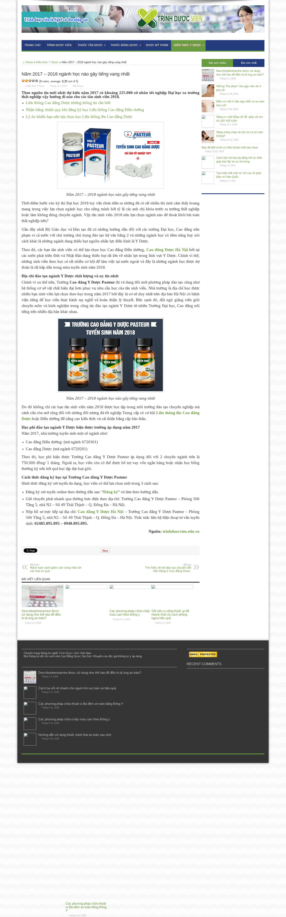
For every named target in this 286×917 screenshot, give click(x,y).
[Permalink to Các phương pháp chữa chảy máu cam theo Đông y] (130, 588)
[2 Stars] (26, 80)
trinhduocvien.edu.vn (181, 531)
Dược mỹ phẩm (157, 45)
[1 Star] (23, 80)
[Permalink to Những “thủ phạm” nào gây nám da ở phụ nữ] (208, 96)
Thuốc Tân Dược (90, 45)
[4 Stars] (33, 80)
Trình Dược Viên (69, 653)
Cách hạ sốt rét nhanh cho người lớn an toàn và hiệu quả (77, 688)
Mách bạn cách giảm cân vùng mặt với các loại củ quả (55, 568)
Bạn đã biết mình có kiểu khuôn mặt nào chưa (230, 147)
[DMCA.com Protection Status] (203, 656)
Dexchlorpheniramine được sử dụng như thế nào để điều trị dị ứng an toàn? (41, 614)
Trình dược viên (59, 45)
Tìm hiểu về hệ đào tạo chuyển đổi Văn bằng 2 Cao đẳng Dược (168, 568)
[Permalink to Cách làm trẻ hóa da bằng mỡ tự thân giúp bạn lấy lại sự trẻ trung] (208, 167)
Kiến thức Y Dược (187, 45)
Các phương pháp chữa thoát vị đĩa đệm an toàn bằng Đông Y (86, 907)
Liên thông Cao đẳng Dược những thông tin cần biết (68, 103)
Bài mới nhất (249, 62)
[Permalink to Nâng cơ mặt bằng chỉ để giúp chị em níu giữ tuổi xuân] (208, 126)
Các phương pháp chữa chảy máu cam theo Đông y (130, 612)
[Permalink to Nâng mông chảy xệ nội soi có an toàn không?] (208, 142)
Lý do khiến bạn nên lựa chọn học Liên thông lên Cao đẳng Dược (79, 116)
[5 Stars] (36, 80)
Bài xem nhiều (217, 62)
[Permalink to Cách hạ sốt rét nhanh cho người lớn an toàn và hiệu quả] (30, 698)
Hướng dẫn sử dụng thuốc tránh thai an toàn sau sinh (74, 734)
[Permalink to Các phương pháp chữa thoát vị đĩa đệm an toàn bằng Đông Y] (86, 588)
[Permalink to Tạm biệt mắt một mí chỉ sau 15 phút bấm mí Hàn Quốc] (208, 182)
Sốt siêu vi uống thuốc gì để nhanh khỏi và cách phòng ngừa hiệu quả (170, 614)
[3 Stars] (30, 80)
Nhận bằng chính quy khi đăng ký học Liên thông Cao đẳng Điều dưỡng (85, 109)
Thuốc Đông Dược (124, 45)
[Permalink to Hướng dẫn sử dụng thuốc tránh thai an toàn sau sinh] (30, 744)
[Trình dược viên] (143, 30)
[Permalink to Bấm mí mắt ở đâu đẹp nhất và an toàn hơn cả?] (208, 111)
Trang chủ (32, 45)
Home (29, 62)
